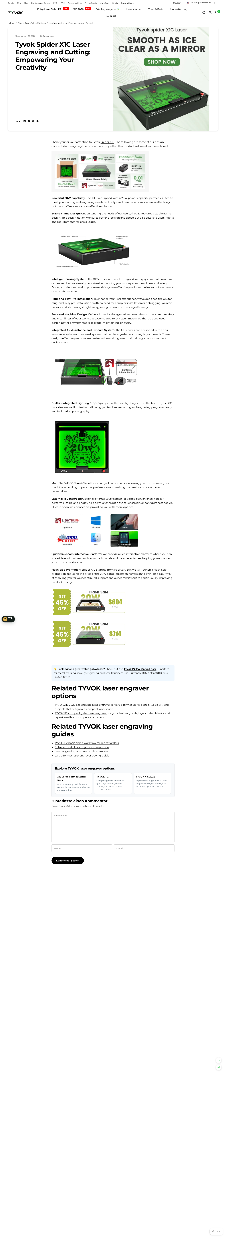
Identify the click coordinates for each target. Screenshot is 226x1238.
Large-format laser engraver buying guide (82, 755)
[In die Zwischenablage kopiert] (37, 121)
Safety (115, 3)
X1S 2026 (81, 9)
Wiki (63, 3)
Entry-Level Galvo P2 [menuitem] (49, 9)
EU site (11, 3)
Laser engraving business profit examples (81, 751)
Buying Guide (127, 3)
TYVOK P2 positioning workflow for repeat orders (87, 742)
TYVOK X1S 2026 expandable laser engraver (82, 704)
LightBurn (104, 3)
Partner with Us (75, 3)
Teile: (18, 121)
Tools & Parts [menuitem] (155, 9)
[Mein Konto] (210, 12)
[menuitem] (12, 3)
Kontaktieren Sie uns (40, 3)
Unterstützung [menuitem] (178, 9)
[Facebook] (24, 121)
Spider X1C (107, 142)
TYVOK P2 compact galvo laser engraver (81, 713)
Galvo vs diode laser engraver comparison (82, 747)
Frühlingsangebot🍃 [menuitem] (107, 9)
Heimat (11, 23)
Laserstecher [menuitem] (133, 9)
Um (19, 3)
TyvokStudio (91, 3)
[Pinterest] (33, 121)
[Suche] (204, 12)
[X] (29, 121)
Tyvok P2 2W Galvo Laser (140, 669)
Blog (26, 3)
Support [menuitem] (111, 15)
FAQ (55, 3)
